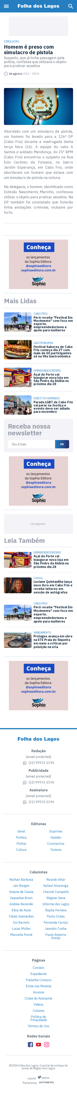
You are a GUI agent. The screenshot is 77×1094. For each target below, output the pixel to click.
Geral (21, 831)
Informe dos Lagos (55, 904)
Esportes (55, 831)
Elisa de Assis (21, 910)
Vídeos (38, 1004)
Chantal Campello (56, 892)
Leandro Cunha (56, 929)
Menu (7, 6)
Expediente (38, 974)
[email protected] (38, 757)
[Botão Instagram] (46, 1044)
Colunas (38, 1011)
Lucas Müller (21, 929)
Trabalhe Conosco (38, 980)
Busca (70, 6)
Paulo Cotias (56, 916)
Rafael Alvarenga (55, 886)
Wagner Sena (55, 898)
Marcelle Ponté (21, 935)
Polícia (21, 844)
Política (21, 837)
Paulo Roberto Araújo (55, 936)
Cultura (21, 850)
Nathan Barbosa (21, 879)
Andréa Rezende (21, 904)
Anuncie (38, 992)
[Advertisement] (38, 26)
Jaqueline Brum (21, 898)
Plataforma (30, 1083)
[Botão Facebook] (30, 1044)
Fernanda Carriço (56, 922)
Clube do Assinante (38, 998)
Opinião (56, 837)
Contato (38, 968)
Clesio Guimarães (21, 916)
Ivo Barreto (21, 922)
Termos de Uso (38, 1026)
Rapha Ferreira (56, 910)
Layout (32, 1078)
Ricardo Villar (55, 879)
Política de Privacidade (38, 1018)
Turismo (56, 850)
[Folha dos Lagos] (38, 6)
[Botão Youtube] (38, 1044)
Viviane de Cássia (21, 892)
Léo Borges (21, 886)
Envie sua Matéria (38, 986)
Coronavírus (55, 844)
